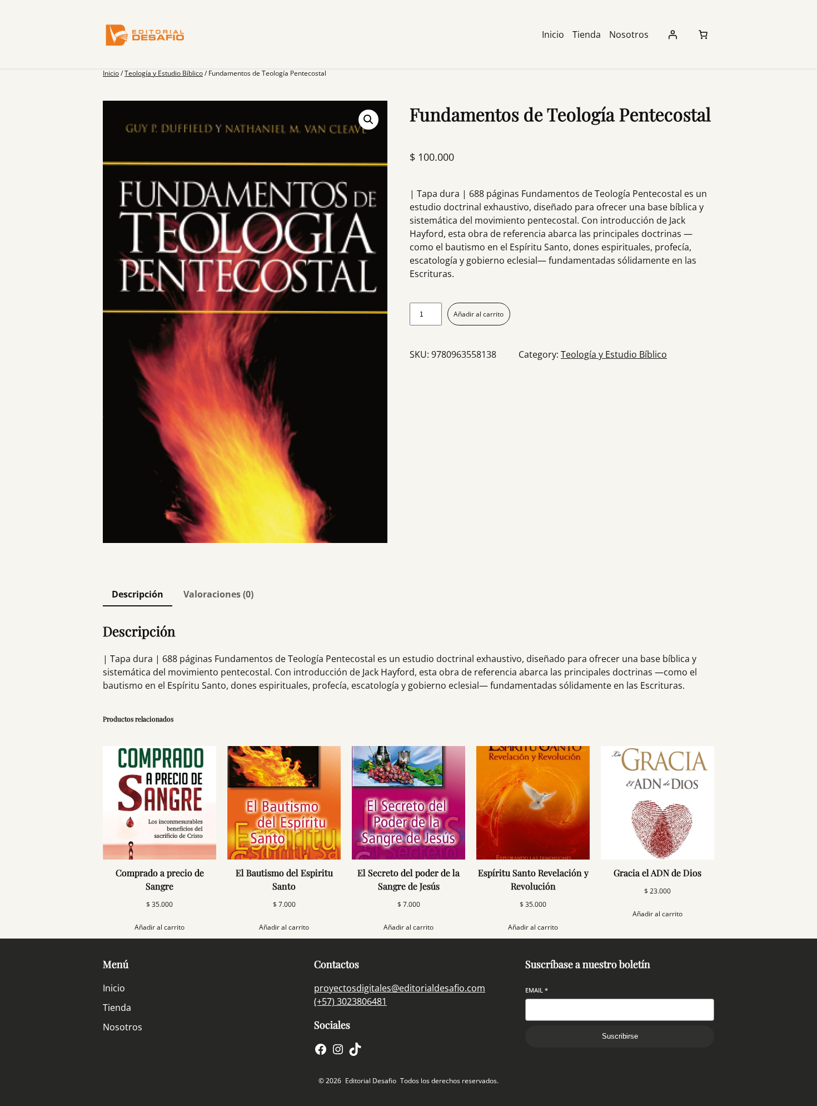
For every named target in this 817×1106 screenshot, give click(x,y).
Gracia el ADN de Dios (657, 872)
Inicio (111, 73)
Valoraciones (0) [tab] (218, 594)
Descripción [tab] (137, 594)
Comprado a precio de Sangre (160, 879)
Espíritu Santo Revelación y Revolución (533, 879)
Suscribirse (620, 1036)
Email (536, 990)
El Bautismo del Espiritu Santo (284, 879)
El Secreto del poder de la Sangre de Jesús (408, 879)
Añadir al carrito (479, 314)
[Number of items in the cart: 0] (703, 34)
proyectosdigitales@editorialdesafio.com (399, 988)
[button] (368, 120)
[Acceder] (672, 34)
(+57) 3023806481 (350, 1001)
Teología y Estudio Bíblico (163, 73)
